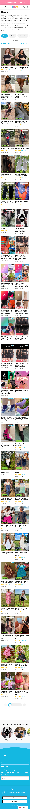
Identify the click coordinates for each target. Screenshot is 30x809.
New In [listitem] (4, 35)
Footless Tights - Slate (22, 148)
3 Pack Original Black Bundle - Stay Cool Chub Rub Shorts (21, 365)
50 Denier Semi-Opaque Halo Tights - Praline (21, 96)
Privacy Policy (5, 793)
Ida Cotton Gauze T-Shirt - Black (21, 526)
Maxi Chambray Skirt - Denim (22, 471)
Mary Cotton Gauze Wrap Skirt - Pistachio (21, 498)
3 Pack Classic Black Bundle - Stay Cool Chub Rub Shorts (7, 392)
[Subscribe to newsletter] (27, 778)
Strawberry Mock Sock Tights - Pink (6, 692)
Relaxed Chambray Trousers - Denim (7, 498)
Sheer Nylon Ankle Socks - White (6, 471)
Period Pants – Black (7, 67)
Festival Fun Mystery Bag (21, 391)
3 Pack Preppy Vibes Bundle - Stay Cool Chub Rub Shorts (7, 338)
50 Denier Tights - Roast (6, 175)
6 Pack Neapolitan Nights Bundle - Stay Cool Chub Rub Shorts (7, 257)
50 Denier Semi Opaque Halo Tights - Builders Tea (7, 96)
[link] (24, 7)
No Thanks (14, 801)
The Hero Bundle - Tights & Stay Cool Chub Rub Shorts (21, 230)
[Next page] (24, 704)
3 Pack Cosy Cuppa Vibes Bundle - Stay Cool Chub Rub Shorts (21, 311)
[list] (15, 35)
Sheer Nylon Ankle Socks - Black (21, 444)
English (23, 807)
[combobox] (23, 807)
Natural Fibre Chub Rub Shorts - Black (21, 609)
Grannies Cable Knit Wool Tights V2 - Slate (22, 122)
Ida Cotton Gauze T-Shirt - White (7, 553)
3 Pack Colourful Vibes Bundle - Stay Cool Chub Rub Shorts (21, 285)
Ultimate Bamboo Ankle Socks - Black (7, 202)
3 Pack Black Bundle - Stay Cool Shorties (7, 364)
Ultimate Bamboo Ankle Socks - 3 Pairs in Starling (7, 418)
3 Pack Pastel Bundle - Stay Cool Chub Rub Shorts (7, 285)
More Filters (5, 43)
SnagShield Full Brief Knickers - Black (21, 68)
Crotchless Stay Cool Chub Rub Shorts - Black (7, 637)
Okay (14, 797)
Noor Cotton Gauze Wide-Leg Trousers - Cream (21, 554)
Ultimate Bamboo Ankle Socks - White (21, 175)
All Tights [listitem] (12, 35)
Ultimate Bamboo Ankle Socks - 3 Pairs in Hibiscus (7, 445)
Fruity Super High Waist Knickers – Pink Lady (21, 693)
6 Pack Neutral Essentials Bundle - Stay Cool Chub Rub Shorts (21, 257)
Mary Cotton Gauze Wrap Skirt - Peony (7, 526)
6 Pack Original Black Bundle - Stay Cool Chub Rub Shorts (21, 338)
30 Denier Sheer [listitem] (23, 35)
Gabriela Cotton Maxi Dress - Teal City (21, 581)
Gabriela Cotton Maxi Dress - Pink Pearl (7, 609)
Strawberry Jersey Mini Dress (7, 664)
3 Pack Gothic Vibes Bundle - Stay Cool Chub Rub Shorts (7, 311)
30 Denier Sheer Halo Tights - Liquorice (7, 122)
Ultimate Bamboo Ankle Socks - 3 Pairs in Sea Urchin (21, 418)
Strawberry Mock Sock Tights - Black (21, 664)
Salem (3, 228)
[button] (2, 7)
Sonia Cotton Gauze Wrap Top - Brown (7, 581)
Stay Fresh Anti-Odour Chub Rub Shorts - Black (22, 637)
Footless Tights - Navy (7, 148)
